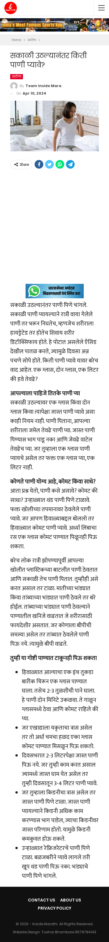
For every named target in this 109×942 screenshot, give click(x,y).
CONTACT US (41, 900)
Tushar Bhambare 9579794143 (69, 932)
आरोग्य (16, 76)
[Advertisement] (54, 229)
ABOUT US (70, 900)
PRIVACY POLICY (54, 908)
